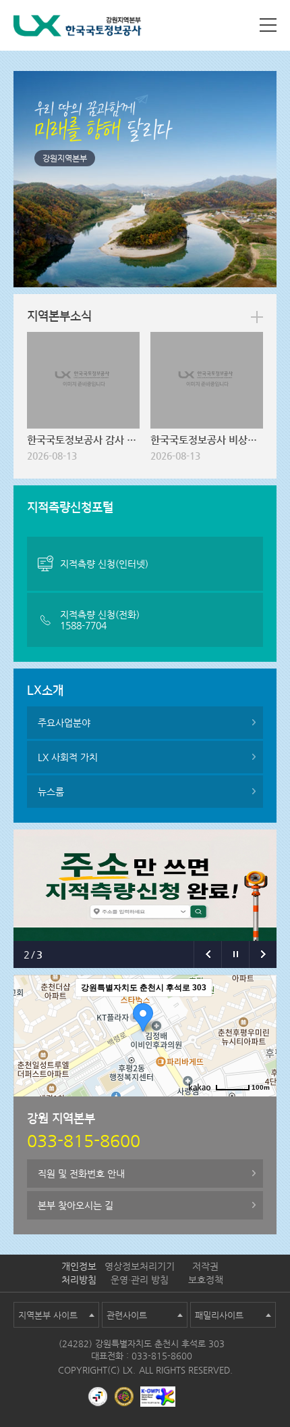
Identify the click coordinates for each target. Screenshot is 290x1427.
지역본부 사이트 (48, 1315)
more (257, 317)
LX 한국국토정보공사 (77, 28)
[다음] (263, 954)
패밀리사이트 (219, 1315)
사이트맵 (268, 25)
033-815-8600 (162, 1356)
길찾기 (256, 1107)
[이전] (207, 954)
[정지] (235, 954)
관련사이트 (127, 1315)
